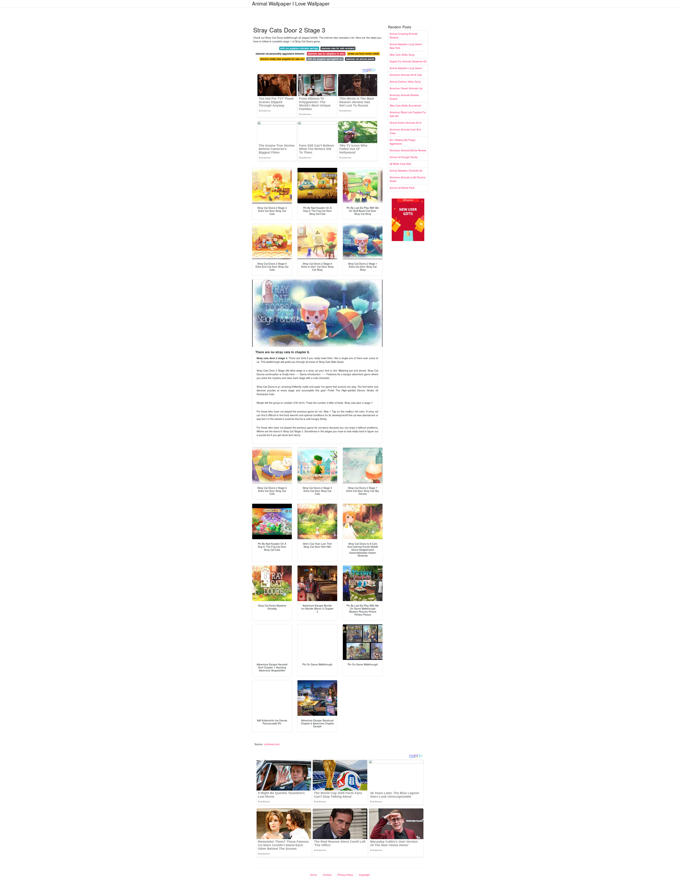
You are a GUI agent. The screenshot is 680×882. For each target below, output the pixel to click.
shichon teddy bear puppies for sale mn (282, 59)
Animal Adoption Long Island (406, 68)
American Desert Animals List (406, 88)
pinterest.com (272, 744)
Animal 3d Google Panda (404, 157)
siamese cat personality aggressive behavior (280, 53)
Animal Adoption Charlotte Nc (406, 170)
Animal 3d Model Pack (402, 187)
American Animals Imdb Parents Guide (408, 179)
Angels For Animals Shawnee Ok (408, 61)
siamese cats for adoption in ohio (326, 53)
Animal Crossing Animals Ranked (403, 35)
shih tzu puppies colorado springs (299, 48)
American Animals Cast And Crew (405, 131)
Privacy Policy (345, 875)
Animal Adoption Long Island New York (406, 46)
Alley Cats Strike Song (402, 54)
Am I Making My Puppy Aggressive (402, 141)
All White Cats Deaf (400, 164)
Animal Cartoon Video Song (405, 81)
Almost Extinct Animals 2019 (405, 122)
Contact (327, 875)
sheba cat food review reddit (363, 53)
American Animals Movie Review (408, 150)
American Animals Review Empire (404, 97)
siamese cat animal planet (360, 59)
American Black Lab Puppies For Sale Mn (408, 114)
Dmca (313, 875)
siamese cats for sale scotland (338, 48)
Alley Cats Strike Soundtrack (405, 105)
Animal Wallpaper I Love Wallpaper (291, 3)
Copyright (364, 875)
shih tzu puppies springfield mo (325, 59)
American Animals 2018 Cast (406, 75)
